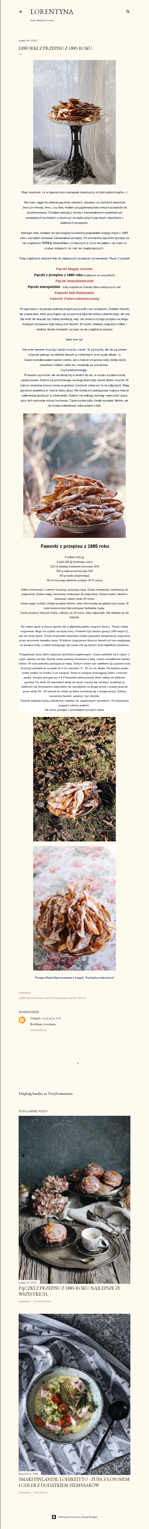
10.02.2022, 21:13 (51, 1018)
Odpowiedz (38, 1030)
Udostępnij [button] (25, 992)
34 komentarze (42, 1301)
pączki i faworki (77, 997)
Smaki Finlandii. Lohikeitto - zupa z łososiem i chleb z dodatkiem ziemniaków (74, 1482)
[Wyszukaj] (128, 11)
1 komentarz (41, 1492)
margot (35, 1018)
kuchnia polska (35, 997)
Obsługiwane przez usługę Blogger (78, 1516)
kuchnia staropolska (56, 997)
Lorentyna (52, 11)
